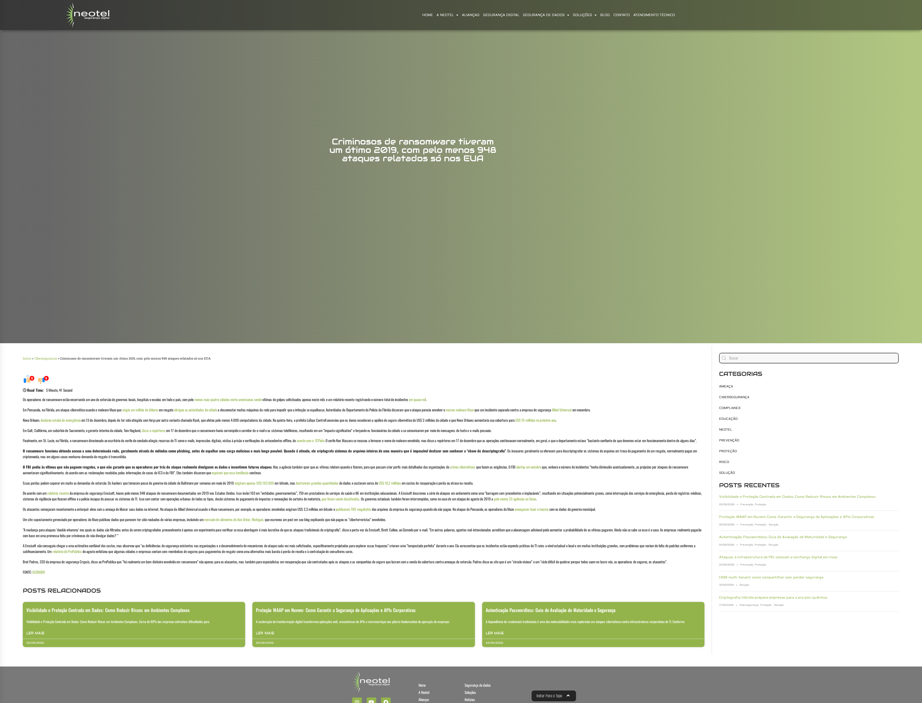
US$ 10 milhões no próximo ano (535, 420)
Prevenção (729, 440)
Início (27, 358)
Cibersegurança (45, 358)
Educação (728, 419)
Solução (727, 473)
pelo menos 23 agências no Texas (515, 498)
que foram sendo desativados (340, 498)
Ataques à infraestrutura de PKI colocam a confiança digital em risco (778, 557)
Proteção (728, 451)
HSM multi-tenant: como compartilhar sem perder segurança (771, 577)
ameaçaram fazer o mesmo (531, 509)
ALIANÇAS (470, 15)
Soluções (582, 15)
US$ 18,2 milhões (390, 483)
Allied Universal (561, 409)
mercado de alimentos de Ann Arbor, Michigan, (234, 519)
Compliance (730, 408)
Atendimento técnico (654, 15)
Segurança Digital (501, 15)
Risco (724, 462)
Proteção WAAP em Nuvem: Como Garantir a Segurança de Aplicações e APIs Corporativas (336, 610)
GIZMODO (38, 572)
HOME (427, 15)
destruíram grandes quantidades (317, 483)
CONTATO (621, 15)
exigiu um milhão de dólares (140, 409)
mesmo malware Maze (460, 409)
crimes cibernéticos (462, 466)
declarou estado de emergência (61, 420)
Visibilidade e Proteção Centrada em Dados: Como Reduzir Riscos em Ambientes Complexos (108, 610)
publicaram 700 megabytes (353, 509)
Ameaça (726, 386)
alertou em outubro (528, 466)
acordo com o (310, 440)
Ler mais (35, 633)
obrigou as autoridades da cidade (195, 409)
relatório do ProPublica (67, 551)
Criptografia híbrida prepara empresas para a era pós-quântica (773, 597)
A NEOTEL (445, 15)
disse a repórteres (153, 430)
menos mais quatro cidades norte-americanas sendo (228, 399)
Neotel (725, 430)
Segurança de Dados (544, 15)
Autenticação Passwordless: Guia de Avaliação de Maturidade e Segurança (550, 610)
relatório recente (58, 493)
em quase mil (417, 399)
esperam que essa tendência (230, 472)
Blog (605, 15)
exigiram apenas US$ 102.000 (254, 483)
